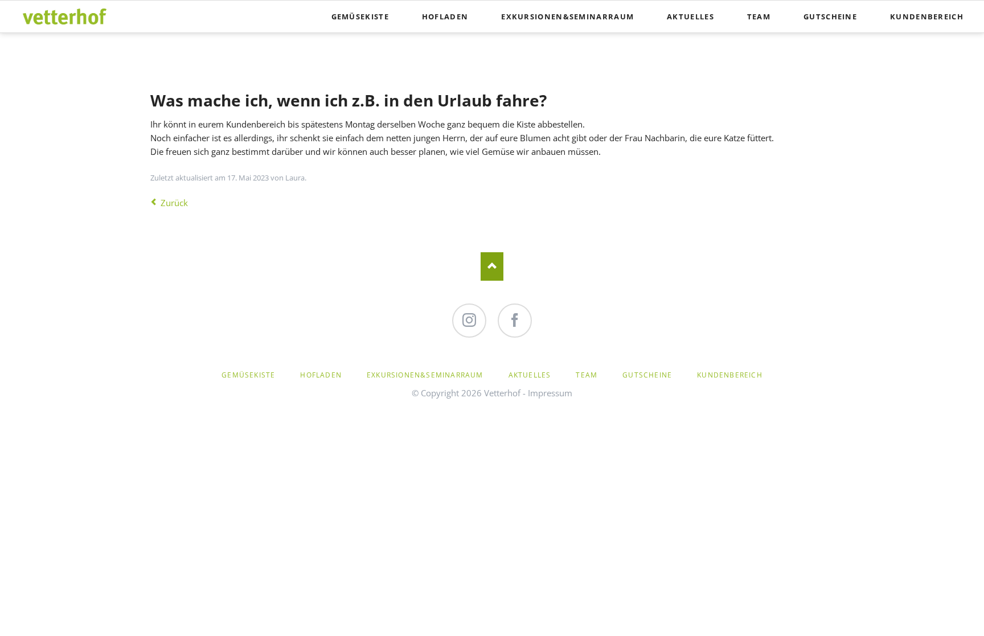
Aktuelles (690, 16)
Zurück (174, 202)
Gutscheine (830, 16)
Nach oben (492, 266)
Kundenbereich (927, 16)
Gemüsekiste (360, 16)
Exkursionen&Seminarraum (567, 16)
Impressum (550, 393)
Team (758, 16)
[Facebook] (515, 320)
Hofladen (445, 16)
